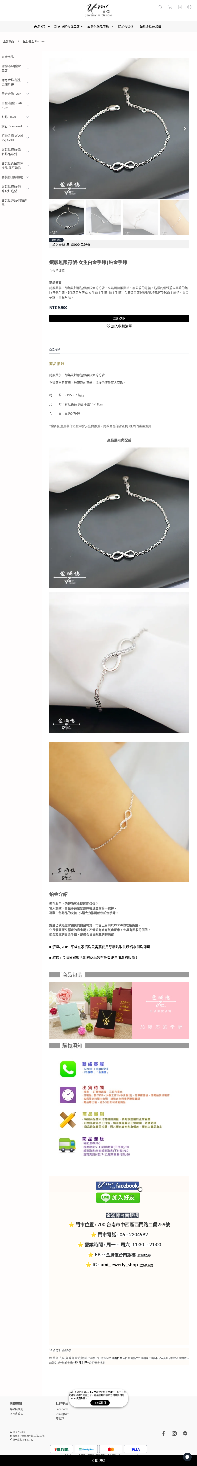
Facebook (62, 1409)
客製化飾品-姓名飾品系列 (11, 151)
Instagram (62, 1414)
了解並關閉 (100, 1402)
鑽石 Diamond (12, 126)
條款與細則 (16, 1409)
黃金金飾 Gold (12, 94)
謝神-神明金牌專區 (11, 68)
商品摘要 (55, 282)
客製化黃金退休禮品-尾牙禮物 (12, 165)
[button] (184, 128)
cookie (90, 1392)
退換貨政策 (16, 1414)
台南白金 (117, 1358)
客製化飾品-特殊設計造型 (11, 188)
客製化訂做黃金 (99, 1358)
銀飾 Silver (9, 117)
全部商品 (8, 41)
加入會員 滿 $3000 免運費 (71, 244)
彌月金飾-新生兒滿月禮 (11, 82)
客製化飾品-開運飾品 (14, 202)
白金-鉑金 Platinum (34, 41)
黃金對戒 (181, 1358)
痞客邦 (60, 1418)
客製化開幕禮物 (12, 177)
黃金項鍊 (168, 1358)
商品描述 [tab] (54, 349)
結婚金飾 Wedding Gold (12, 137)
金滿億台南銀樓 (121, 1254)
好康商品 (8, 57)
